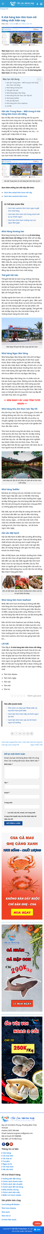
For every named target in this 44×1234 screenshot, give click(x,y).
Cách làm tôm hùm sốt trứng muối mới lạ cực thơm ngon (24, 215)
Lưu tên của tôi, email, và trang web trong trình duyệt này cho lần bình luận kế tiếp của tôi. (20, 816)
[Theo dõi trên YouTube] (11, 1144)
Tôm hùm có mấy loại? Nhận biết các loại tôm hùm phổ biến (22, 709)
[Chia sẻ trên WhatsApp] (12, 733)
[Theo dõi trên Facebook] (3, 1144)
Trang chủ (4, 9)
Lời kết (9, 106)
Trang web (8, 803)
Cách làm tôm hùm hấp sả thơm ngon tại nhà (23, 715)
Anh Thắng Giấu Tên (25, 24)
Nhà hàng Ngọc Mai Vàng (16, 93)
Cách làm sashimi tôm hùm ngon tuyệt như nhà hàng (23, 209)
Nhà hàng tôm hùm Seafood (17, 103)
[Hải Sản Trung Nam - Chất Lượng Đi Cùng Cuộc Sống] (22, 3)
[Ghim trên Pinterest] (28, 733)
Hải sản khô (8, 1169)
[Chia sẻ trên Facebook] (16, 733)
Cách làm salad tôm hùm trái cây (18, 192)
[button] (3, 3)
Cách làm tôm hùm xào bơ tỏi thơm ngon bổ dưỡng (22, 721)
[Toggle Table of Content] (37, 79)
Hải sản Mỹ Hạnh (13, 101)
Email (7, 793)
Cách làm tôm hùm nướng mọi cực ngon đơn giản (22, 221)
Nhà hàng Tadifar (13, 98)
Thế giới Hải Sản (12, 90)
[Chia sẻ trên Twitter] (20, 733)
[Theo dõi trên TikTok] (7, 1144)
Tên (6, 783)
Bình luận (8, 764)
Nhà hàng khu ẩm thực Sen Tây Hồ (19, 95)
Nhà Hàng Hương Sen (15, 88)
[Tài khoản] (37, 3)
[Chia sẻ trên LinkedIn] (31, 733)
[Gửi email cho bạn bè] (24, 733)
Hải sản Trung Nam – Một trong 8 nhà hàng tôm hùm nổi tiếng (22, 84)
